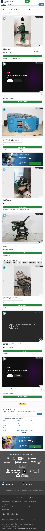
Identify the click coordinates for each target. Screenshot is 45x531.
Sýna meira (23, 432)
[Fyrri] (3, 31)
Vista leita (23, 404)
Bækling (5, 430)
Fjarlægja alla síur (14, 13)
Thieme (31, 430)
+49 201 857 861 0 (29, 483)
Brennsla (5, 420)
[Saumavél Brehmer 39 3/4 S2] (22, 183)
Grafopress (18, 427)
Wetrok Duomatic (8, 490)
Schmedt (25, 262)
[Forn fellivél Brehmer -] (22, 228)
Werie (19, 490)
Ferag (17, 423)
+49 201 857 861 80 (8, 484)
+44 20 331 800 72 (8, 483)
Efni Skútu (18, 420)
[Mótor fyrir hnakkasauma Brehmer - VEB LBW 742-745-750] (22, 123)
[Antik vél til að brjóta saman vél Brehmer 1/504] (22, 281)
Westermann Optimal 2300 (38, 490)
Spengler (32, 427)
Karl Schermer (32, 262)
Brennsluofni (6, 423)
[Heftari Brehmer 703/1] (22, 31)
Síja (31, 10)
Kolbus (15, 262)
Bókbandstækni (7, 262)
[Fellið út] (22, 60)
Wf (2, 490)
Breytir (4, 425)
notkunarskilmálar (30, 528)
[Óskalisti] (40, 1)
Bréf (4, 427)
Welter (14, 490)
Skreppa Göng (33, 423)
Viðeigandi (38, 10)
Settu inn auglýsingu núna (35, 163)
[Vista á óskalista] (41, 48)
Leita (42, 4)
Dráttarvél (22, 493)
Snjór (31, 425)
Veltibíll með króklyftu (26, 490)
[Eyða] (38, 4)
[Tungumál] (42, 1)
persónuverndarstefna (22, 528)
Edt (19, 262)
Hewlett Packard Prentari (22, 430)
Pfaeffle (31, 420)
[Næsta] (41, 31)
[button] (43, 1)
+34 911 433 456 (28, 484)
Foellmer (18, 425)
